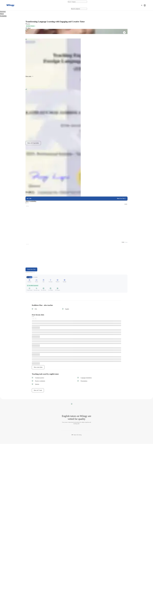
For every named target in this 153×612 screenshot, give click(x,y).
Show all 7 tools (38, 390)
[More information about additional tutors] (34, 272)
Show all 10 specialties (33, 143)
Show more (28, 76)
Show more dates (38, 367)
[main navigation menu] (143, 5)
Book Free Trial (31, 269)
